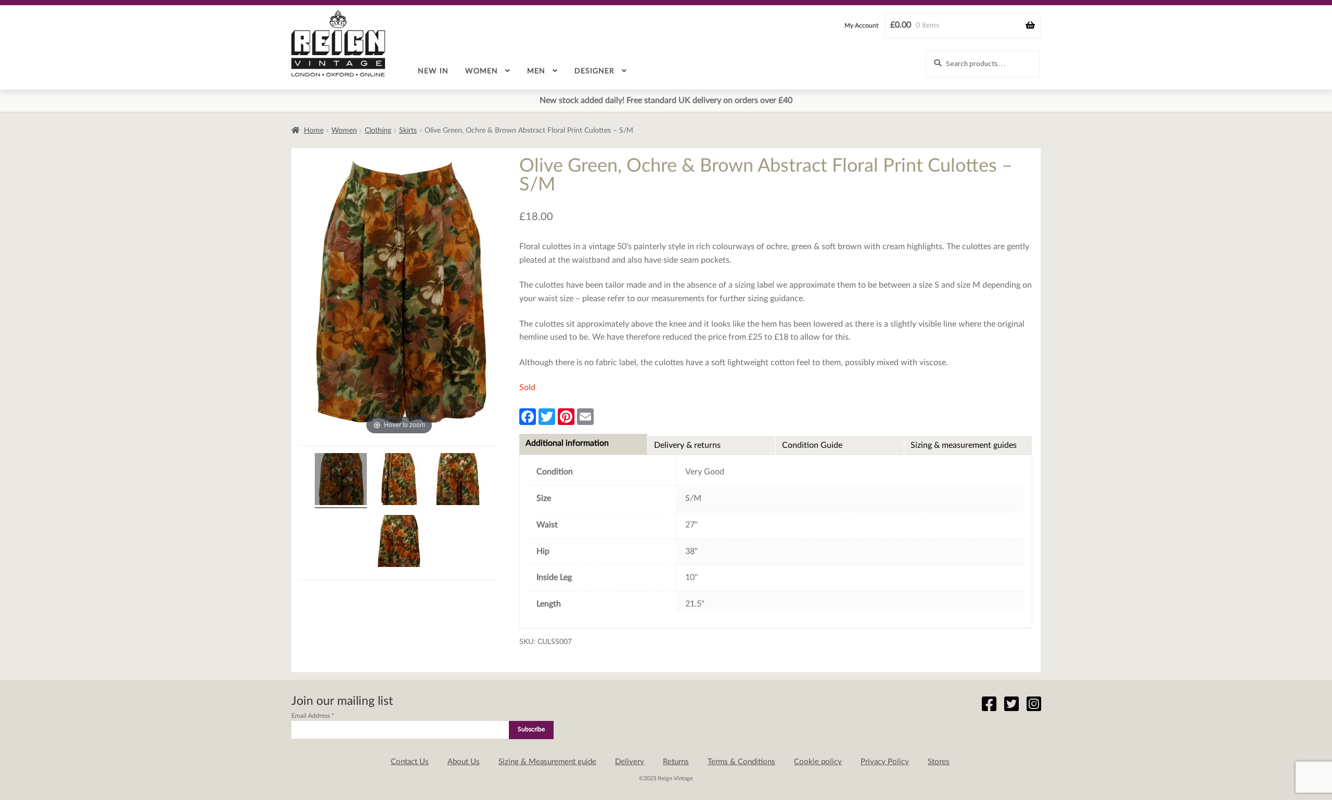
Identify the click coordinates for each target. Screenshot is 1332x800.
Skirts (408, 130)
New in (433, 71)
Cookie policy (818, 762)
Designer (594, 71)
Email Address (312, 716)
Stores (939, 762)
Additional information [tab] (567, 443)
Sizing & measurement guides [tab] (964, 445)
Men (536, 71)
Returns (676, 762)
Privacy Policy (885, 762)
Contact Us (410, 762)
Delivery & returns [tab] (687, 445)
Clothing (378, 130)
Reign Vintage (338, 43)
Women (481, 71)
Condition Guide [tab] (812, 445)
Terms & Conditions (741, 762)
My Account (861, 25)
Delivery (629, 762)
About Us (463, 762)
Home (314, 130)
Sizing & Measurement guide (547, 762)
